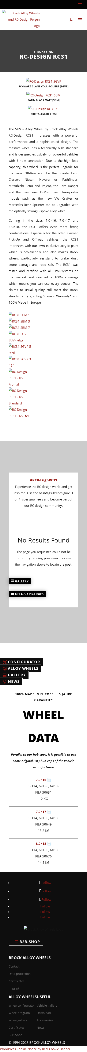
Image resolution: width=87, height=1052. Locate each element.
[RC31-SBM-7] (19, 327)
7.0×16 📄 (43, 780)
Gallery (22, 581)
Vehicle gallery (47, 1005)
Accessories (45, 1020)
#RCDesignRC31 (43, 480)
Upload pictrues (29, 594)
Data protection (20, 974)
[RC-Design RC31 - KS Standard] (20, 403)
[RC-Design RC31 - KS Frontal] (20, 384)
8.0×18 (41, 843)
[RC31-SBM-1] (19, 315)
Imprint (14, 988)
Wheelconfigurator (22, 1005)
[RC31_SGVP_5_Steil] (20, 353)
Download (44, 1013)
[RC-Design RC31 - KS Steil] (20, 416)
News (14, 681)
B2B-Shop (29, 941)
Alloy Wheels (23, 668)
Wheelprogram (19, 1013)
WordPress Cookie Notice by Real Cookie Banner (35, 1049)
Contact (14, 966)
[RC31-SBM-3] (19, 321)
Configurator (24, 662)
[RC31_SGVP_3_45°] (20, 365)
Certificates (16, 981)
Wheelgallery (18, 1020)
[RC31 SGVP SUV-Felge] (20, 340)
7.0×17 (41, 812)
